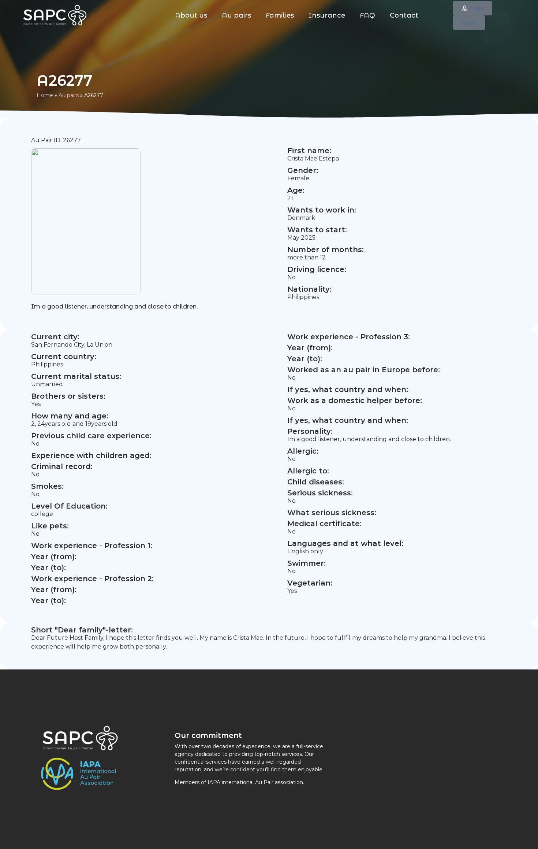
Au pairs (236, 15)
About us (191, 15)
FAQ (367, 15)
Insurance (327, 15)
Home (45, 95)
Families (280, 15)
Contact (404, 15)
